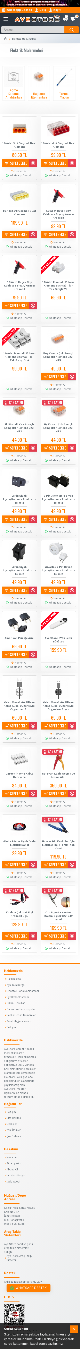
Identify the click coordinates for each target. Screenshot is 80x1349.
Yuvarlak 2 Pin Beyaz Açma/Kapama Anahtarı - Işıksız (58, 570)
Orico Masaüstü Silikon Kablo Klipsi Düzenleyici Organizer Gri (19, 706)
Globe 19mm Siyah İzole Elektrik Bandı (19, 843)
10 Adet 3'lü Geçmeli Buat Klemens (19, 145)
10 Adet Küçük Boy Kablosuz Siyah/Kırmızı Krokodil (19, 286)
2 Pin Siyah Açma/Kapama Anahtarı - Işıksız (19, 499)
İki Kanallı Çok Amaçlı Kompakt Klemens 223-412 (19, 428)
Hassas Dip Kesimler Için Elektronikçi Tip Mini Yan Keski (58, 845)
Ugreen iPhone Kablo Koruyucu (19, 775)
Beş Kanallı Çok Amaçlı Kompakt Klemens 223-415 (58, 357)
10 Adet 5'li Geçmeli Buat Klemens (19, 212)
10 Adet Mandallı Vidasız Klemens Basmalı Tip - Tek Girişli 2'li (58, 286)
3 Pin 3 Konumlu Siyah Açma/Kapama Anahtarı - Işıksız (58, 499)
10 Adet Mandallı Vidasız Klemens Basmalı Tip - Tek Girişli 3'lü (19, 357)
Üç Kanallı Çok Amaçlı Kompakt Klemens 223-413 (58, 428)
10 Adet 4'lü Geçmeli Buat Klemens (58, 145)
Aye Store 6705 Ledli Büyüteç (58, 640)
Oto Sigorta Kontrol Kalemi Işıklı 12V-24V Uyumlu (58, 916)
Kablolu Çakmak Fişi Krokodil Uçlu (19, 914)
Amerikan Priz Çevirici (19, 638)
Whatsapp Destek (31, 1288)
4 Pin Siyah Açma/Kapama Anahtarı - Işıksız (19, 570)
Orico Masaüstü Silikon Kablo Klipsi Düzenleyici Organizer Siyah (58, 706)
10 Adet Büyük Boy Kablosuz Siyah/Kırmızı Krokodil (58, 214)
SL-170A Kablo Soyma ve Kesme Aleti (58, 775)
